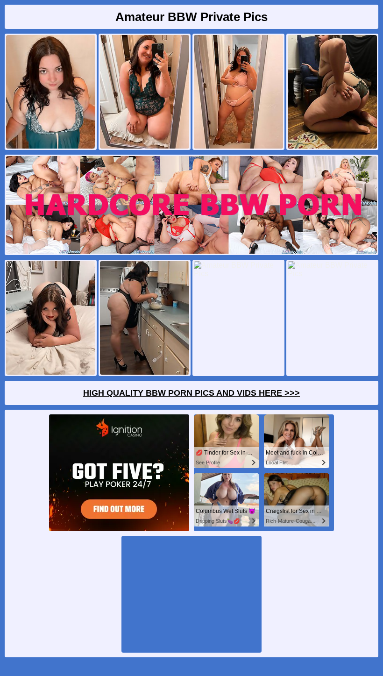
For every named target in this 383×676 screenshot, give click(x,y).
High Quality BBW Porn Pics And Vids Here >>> (191, 393)
